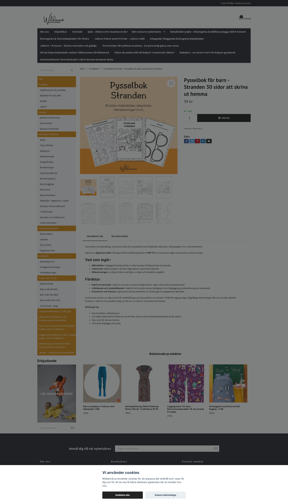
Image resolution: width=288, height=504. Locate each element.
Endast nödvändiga (165, 495)
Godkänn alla (122, 495)
